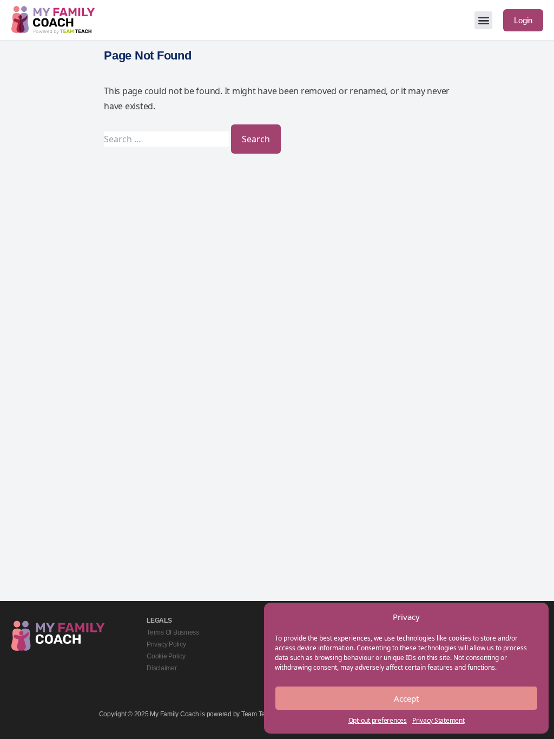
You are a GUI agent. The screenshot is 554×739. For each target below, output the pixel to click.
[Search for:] (167, 139)
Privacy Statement (438, 720)
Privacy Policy (166, 644)
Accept (406, 698)
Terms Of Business (173, 632)
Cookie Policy (166, 656)
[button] (483, 20)
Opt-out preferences (377, 720)
